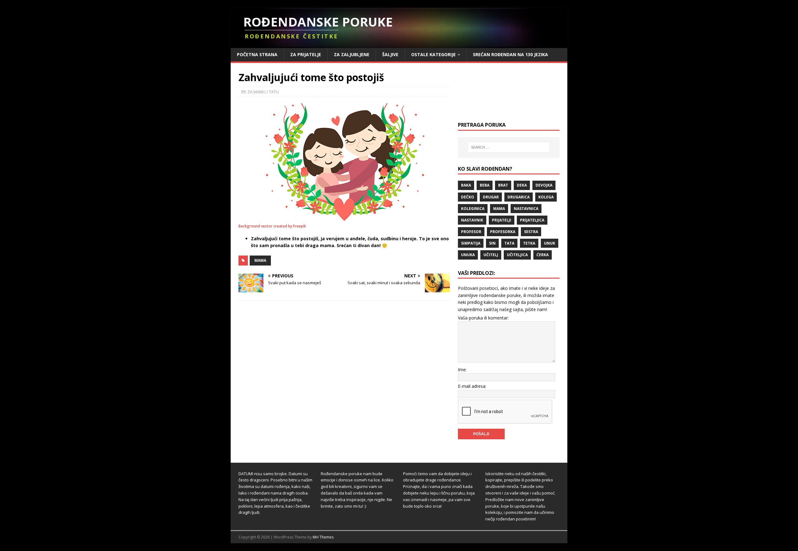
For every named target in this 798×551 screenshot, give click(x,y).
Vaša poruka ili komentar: (483, 318)
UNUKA (468, 254)
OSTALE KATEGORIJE (433, 54)
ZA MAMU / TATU (263, 92)
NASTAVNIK (472, 220)
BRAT (503, 185)
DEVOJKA (544, 185)
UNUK (549, 243)
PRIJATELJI (501, 220)
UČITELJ (490, 254)
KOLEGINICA (472, 208)
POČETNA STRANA (257, 54)
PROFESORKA (502, 231)
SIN (492, 243)
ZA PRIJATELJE (305, 54)
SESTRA (531, 231)
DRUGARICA (518, 197)
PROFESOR (471, 231)
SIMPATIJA (470, 243)
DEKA (522, 185)
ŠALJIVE (390, 54)
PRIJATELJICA (532, 220)
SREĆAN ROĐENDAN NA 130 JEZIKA (510, 54)
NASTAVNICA (526, 208)
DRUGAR (491, 197)
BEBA (484, 185)
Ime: (462, 370)
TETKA (529, 243)
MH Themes (323, 537)
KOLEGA (546, 197)
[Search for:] (509, 147)
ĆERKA (542, 254)
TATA (509, 243)
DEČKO (467, 197)
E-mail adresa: (472, 386)
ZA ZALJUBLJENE (351, 54)
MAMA (260, 260)
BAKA (466, 185)
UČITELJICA (517, 254)
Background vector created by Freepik (272, 226)
